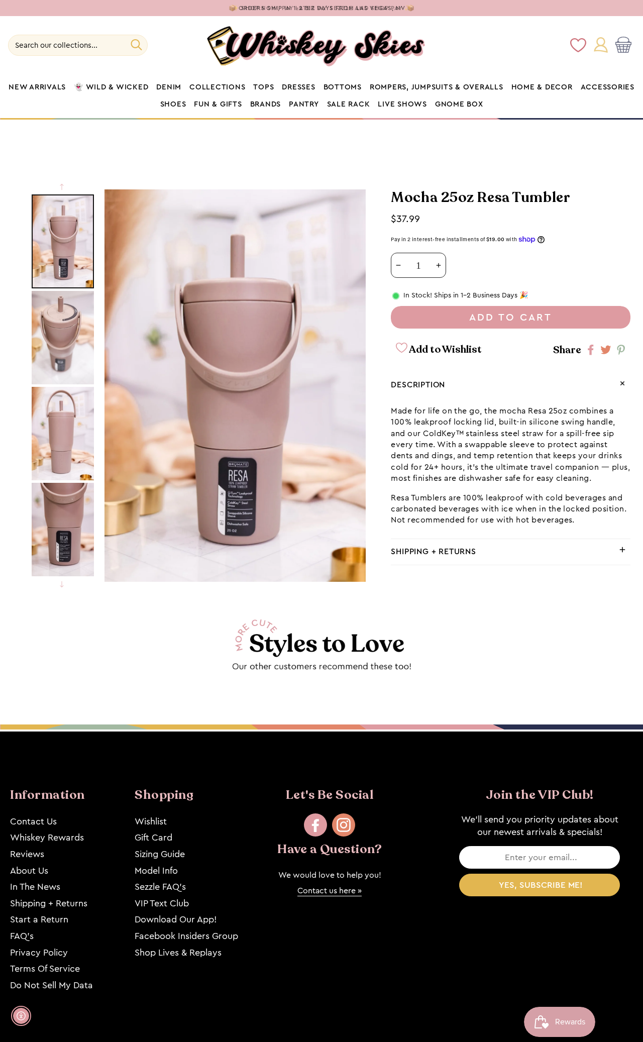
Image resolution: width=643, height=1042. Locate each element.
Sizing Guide (160, 854)
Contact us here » (329, 890)
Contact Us (33, 821)
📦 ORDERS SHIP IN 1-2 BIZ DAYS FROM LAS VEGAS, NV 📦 (322, 8)
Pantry (304, 104)
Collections (217, 87)
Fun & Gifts (218, 104)
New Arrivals (37, 87)
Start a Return (39, 919)
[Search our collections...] (136, 45)
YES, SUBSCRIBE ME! (541, 885)
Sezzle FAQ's (160, 886)
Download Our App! (176, 919)
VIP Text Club (162, 903)
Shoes (173, 104)
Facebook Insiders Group (186, 936)
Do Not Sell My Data (51, 985)
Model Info (156, 870)
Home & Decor (542, 87)
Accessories (607, 87)
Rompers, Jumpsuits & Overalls (436, 87)
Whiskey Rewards (47, 837)
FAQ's (22, 936)
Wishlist (151, 821)
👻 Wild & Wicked (111, 87)
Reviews (27, 854)
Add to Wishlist (444, 350)
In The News (35, 886)
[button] (625, 45)
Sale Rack (348, 104)
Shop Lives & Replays (178, 952)
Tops (263, 87)
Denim (168, 87)
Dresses (298, 87)
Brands (265, 104)
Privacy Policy (39, 952)
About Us (29, 870)
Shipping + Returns (48, 903)
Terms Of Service (45, 968)
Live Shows (402, 104)
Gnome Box (459, 104)
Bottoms (343, 87)
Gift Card (153, 837)
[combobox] (78, 45)
